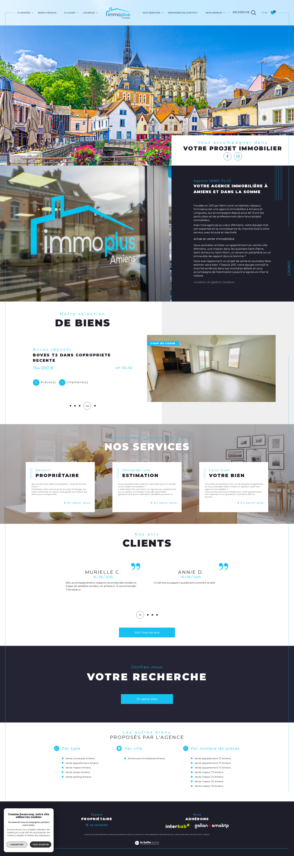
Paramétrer (16, 844)
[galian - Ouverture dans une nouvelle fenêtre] (212, 826)
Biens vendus (47, 12)
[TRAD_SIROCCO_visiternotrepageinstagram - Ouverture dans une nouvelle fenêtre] (238, 156)
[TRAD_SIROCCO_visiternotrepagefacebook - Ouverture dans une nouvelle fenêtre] (228, 156)
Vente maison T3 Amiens (209, 772)
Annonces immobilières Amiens (146, 758)
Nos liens (184, 834)
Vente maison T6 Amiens (209, 786)
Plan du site (139, 834)
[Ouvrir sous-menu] (32, 12)
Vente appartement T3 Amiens (213, 763)
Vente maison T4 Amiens (209, 776)
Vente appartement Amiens (82, 763)
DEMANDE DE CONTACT (183, 12)
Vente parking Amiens (78, 776)
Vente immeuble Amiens (80, 758)
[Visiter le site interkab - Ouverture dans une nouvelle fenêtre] (178, 826)
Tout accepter (40, 844)
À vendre (23, 12)
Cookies (206, 834)
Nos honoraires (151, 834)
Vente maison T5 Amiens (209, 781)
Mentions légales (166, 834)
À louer (69, 12)
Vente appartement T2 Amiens (213, 758)
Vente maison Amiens (78, 767)
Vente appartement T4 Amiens (213, 767)
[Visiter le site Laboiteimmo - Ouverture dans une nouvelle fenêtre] (147, 846)
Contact (289, 268)
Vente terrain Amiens (78, 772)
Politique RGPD (196, 834)
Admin (177, 834)
